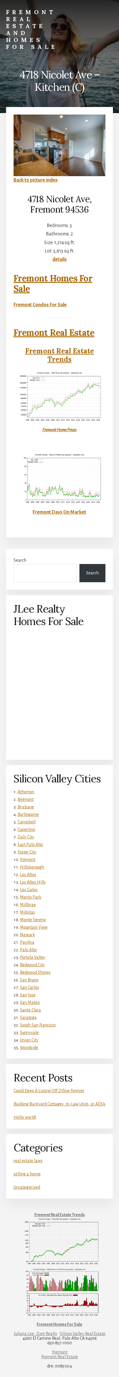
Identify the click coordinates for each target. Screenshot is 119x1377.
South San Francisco (38, 1025)
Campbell (27, 822)
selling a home (27, 1174)
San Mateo (30, 1002)
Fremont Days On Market (59, 512)
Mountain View (34, 927)
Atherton (26, 792)
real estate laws (28, 1160)
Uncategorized (27, 1187)
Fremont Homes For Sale (53, 283)
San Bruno (29, 980)
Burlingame (28, 814)
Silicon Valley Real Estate (82, 1333)
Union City (29, 1040)
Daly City (26, 837)
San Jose (28, 995)
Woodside (29, 1047)
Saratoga (28, 1017)
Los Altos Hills (33, 882)
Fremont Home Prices (59, 429)
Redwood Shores (35, 972)
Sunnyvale (29, 1032)
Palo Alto (28, 950)
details (59, 259)
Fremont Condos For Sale (40, 304)
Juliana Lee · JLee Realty (35, 1333)
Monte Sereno (33, 919)
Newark (27, 934)
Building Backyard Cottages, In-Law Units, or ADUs (59, 1104)
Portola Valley (32, 957)
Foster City (27, 852)
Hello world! (25, 1117)
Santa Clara (30, 1010)
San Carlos (29, 987)
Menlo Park (30, 897)
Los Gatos (29, 889)
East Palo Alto (30, 844)
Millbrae (28, 904)
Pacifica (27, 942)
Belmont (26, 799)
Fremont (27, 859)
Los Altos (28, 874)
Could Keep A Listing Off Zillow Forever (49, 1090)
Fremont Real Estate (54, 332)
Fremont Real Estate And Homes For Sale (31, 29)
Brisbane (26, 807)
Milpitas (27, 912)
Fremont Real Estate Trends (59, 355)
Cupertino (26, 829)
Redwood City (32, 965)
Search (20, 560)
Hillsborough (32, 867)
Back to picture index (35, 180)
